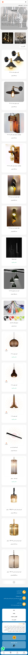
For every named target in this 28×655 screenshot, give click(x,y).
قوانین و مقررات (14, 616)
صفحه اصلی (25, 5)
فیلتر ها (22, 46)
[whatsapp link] (14, 637)
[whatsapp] (3, 649)
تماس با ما (14, 619)
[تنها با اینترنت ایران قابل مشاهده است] (14, 645)
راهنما (14, 613)
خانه (14, 610)
